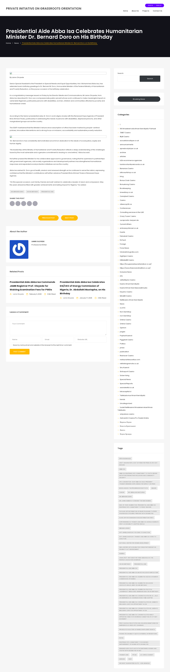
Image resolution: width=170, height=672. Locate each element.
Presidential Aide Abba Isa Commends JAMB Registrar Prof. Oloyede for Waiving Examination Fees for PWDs (32, 285)
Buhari (154, 488)
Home (125, 11)
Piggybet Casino (126, 340)
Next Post (69, 218)
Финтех (122, 430)
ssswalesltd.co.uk (127, 387)
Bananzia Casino (127, 168)
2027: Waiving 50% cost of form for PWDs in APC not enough (138, 464)
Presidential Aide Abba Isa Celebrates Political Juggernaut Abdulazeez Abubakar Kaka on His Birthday (138, 590)
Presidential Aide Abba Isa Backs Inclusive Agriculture (138, 572)
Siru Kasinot (124, 367)
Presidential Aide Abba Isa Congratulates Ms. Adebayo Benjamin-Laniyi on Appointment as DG (138, 603)
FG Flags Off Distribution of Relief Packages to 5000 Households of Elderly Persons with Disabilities (138, 512)
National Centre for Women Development (134, 543)
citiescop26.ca (126, 204)
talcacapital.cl (125, 391)
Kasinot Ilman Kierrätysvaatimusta (133, 288)
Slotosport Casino (127, 371)
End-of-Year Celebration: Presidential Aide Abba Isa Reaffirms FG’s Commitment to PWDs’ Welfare (137, 506)
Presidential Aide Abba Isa (128, 568)
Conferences (125, 208)
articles (123, 156)
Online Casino (125, 320)
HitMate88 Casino (127, 260)
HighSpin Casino (126, 256)
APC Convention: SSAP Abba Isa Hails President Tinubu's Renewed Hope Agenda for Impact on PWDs (137, 483)
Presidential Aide (47, 191)
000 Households (125, 458)
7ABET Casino (125, 132)
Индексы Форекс (126, 422)
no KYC (122, 308)
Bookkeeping (125, 188)
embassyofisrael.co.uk (129, 228)
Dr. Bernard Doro (17, 191)
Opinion (123, 328)
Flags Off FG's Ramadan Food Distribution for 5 (136, 517)
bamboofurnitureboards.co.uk (132, 164)
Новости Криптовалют (128, 426)
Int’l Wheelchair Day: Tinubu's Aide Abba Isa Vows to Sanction (137, 538)
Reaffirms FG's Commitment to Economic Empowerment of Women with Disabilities (133, 643)
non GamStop (125, 316)
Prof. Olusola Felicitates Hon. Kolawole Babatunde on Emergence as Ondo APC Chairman (138, 624)
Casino (123, 200)
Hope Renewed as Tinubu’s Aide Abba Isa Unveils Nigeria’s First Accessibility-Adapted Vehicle (139, 523)
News (16, 43)
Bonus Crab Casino (127, 180)
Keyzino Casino (126, 292)
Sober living (124, 375)
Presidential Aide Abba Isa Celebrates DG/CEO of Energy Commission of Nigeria (138, 578)
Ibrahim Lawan (124, 528)
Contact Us (157, 11)
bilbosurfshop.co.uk (128, 172)
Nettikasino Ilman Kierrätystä (131, 300)
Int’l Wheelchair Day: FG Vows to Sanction (134, 532)
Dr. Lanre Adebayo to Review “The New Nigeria (135, 501)
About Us (135, 11)
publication (124, 351)
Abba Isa (122, 469)
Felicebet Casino (126, 236)
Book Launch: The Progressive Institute (133, 488)
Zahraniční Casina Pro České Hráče (134, 418)
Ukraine (122, 659)
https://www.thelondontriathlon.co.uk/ (135, 268)
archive (123, 152)
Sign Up (158, 5)
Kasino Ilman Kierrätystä (129, 284)
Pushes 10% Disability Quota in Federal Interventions (138, 634)
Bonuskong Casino (127, 184)
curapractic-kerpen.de (129, 220)
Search (120, 73)
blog (122, 176)
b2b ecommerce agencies (131, 160)
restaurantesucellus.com (130, 359)
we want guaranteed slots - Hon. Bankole (134, 663)
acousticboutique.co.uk (129, 140)
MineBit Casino (126, 296)
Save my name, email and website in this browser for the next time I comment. (42, 345)
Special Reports (126, 383)
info (121, 276)
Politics (122, 344)
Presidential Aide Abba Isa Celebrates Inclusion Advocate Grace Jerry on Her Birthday (136, 584)
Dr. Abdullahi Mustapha (136, 492)
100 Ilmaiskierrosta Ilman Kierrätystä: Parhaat (138, 128)
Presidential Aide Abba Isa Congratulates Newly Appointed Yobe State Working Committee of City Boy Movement (138, 617)
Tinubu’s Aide (123, 655)
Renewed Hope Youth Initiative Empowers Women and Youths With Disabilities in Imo (137, 649)
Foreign (123, 244)
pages (122, 331)
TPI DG (134, 655)
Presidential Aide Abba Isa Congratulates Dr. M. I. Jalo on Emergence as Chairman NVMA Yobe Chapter (138, 597)
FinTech (123, 240)
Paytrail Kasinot (126, 335)
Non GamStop (125, 312)
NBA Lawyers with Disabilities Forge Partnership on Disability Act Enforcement (137, 548)
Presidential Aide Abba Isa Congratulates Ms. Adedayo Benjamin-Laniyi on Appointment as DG (138, 609)
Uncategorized (126, 403)
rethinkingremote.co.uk (129, 363)
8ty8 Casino (124, 136)
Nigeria (121, 553)
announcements (126, 144)
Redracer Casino (127, 355)
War (130, 659)
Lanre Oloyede (37, 241)
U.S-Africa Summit (146, 655)
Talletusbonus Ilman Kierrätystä (132, 395)
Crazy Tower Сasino (128, 216)
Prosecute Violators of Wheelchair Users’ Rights (137, 629)
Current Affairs (125, 224)
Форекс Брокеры (126, 434)
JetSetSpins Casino (127, 280)
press (122, 347)
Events (122, 232)
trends (122, 399)
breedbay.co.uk (126, 192)
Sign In (150, 5)
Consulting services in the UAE (132, 212)
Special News (125, 379)
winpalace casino (127, 414)
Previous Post (48, 218)
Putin (121, 638)
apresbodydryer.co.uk (129, 148)
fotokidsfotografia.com (129, 252)
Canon (121, 492)
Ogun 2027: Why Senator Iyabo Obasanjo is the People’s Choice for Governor (136, 559)
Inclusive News (126, 272)
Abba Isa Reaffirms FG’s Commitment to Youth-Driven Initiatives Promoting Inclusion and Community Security (138, 475)
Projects (145, 11)
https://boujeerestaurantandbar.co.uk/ (136, 264)
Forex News (124, 248)
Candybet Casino (127, 196)
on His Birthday (32, 191)
